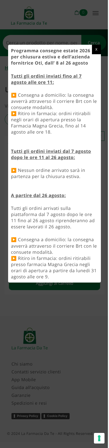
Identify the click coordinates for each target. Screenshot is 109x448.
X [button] (96, 49)
